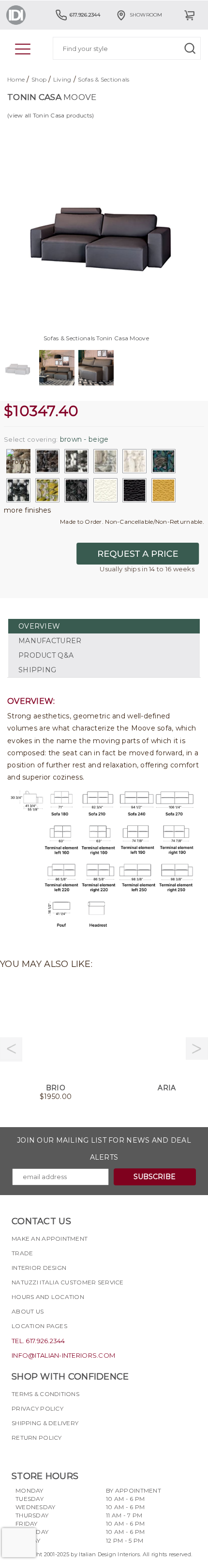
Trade (22, 1253)
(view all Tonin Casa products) (50, 115)
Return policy (37, 1437)
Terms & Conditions (45, 1394)
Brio (55, 1087)
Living (62, 79)
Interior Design (39, 1267)
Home (16, 79)
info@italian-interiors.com (63, 1355)
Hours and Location (48, 1296)
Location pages (39, 1326)
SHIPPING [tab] (37, 670)
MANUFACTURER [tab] (49, 640)
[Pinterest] (71, 1455)
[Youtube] (53, 1455)
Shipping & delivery (45, 1423)
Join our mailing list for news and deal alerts (104, 1149)
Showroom (146, 15)
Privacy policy (37, 1408)
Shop (38, 79)
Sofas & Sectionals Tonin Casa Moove (96, 338)
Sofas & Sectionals (103, 79)
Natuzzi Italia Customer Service (68, 1282)
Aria (167, 1087)
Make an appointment (50, 1238)
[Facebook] (19, 1455)
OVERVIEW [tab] (39, 626)
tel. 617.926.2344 (38, 1341)
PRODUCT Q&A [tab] (46, 655)
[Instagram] (36, 1455)
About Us (28, 1311)
